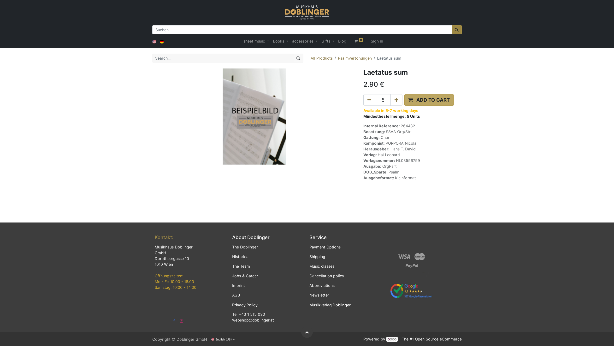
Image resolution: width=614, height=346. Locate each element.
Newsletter (319, 295)
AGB (236, 295)
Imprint (238, 285)
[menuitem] (342, 41)
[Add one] (396, 100)
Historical (240, 256)
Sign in (377, 41)
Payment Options (325, 247)
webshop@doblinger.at (253, 320)
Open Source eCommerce (438, 339)
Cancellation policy (326, 275)
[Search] (298, 58)
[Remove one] (369, 100)
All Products (322, 58)
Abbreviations (322, 285)
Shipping (317, 256)
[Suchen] (457, 29)
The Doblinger (245, 247)
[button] (429, 100)
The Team (241, 266)
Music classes (321, 266)
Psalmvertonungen (355, 58)
